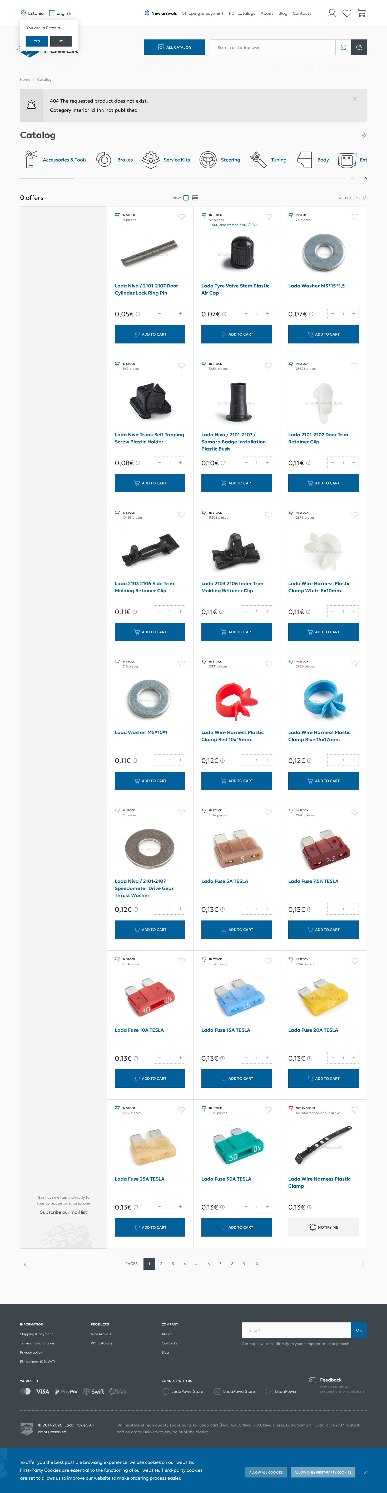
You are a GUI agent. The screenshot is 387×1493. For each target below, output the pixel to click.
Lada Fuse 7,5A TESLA (313, 881)
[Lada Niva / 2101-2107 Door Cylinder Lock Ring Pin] (150, 254)
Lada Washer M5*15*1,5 (316, 286)
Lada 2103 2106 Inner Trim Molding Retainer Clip (232, 587)
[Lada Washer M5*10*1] (150, 700)
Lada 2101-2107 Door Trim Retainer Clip (318, 438)
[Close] (357, 101)
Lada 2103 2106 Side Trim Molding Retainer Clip (144, 587)
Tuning (279, 160)
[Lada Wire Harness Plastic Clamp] (323, 1147)
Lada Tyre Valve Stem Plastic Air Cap (235, 289)
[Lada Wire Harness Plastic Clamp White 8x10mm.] (323, 552)
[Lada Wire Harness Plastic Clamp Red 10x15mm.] (236, 700)
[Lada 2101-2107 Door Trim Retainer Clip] (323, 403)
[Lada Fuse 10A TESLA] (150, 998)
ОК (359, 1330)
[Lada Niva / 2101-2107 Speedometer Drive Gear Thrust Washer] (150, 849)
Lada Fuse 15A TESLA (225, 1030)
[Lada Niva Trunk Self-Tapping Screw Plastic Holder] (150, 403)
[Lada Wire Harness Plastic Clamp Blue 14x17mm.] (323, 700)
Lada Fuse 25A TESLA (140, 1179)
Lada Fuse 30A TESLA (226, 1179)
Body (323, 160)
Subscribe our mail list (63, 1212)
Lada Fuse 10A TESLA (139, 1030)
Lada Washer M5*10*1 (141, 732)
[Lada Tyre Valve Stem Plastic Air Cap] (236, 254)
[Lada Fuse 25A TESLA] (150, 1147)
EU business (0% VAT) (37, 1361)
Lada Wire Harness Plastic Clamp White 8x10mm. (319, 587)
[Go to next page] (361, 1264)
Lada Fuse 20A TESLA (313, 1030)
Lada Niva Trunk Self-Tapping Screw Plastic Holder (149, 438)
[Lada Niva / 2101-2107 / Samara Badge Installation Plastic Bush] (236, 403)
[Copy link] (362, 135)
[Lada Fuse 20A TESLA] (323, 998)
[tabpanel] (53, 161)
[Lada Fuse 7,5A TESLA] (323, 849)
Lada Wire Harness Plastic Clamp (319, 1182)
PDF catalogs (242, 13)
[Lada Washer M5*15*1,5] (323, 254)
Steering (230, 160)
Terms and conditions (37, 1343)
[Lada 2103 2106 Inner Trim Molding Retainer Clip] (236, 552)
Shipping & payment (203, 13)
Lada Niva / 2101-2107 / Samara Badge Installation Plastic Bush (233, 442)
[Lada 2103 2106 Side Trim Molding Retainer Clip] (150, 552)
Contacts (302, 13)
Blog (283, 13)
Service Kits (177, 160)
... (196, 1263)
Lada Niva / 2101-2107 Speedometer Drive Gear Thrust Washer (144, 888)
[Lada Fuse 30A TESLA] (236, 1147)
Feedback (331, 1380)
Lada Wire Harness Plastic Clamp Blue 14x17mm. (319, 735)
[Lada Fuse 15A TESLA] (236, 998)
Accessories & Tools (65, 160)
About (267, 13)
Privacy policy (31, 1352)
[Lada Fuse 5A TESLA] (236, 849)
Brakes (125, 160)
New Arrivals (101, 1334)
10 (256, 1263)
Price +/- (360, 198)
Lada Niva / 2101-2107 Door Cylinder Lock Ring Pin (146, 289)
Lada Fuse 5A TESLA (224, 881)
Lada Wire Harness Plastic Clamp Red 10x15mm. (232, 735)
